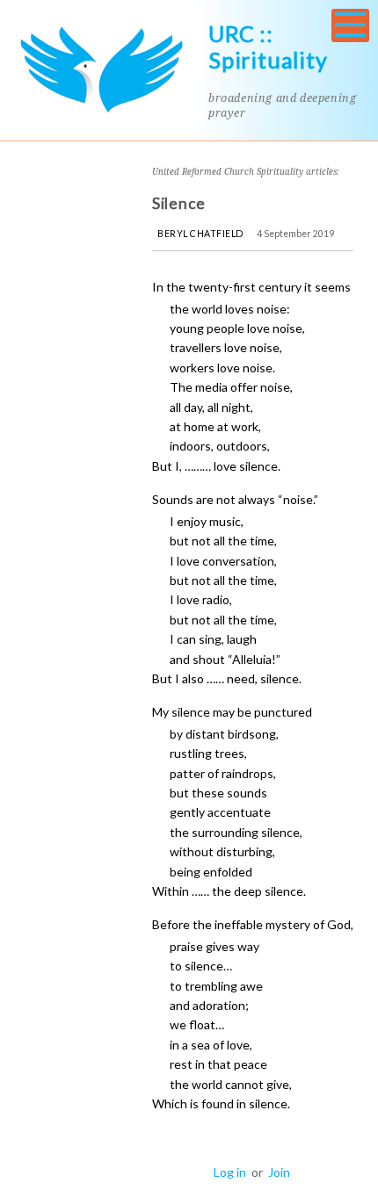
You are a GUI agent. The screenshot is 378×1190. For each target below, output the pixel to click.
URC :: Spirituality (268, 46)
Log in (230, 1172)
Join (279, 1172)
